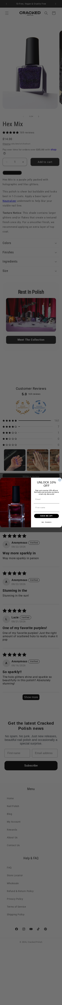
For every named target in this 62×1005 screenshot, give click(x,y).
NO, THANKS (46, 522)
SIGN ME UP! (46, 516)
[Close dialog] (60, 480)
